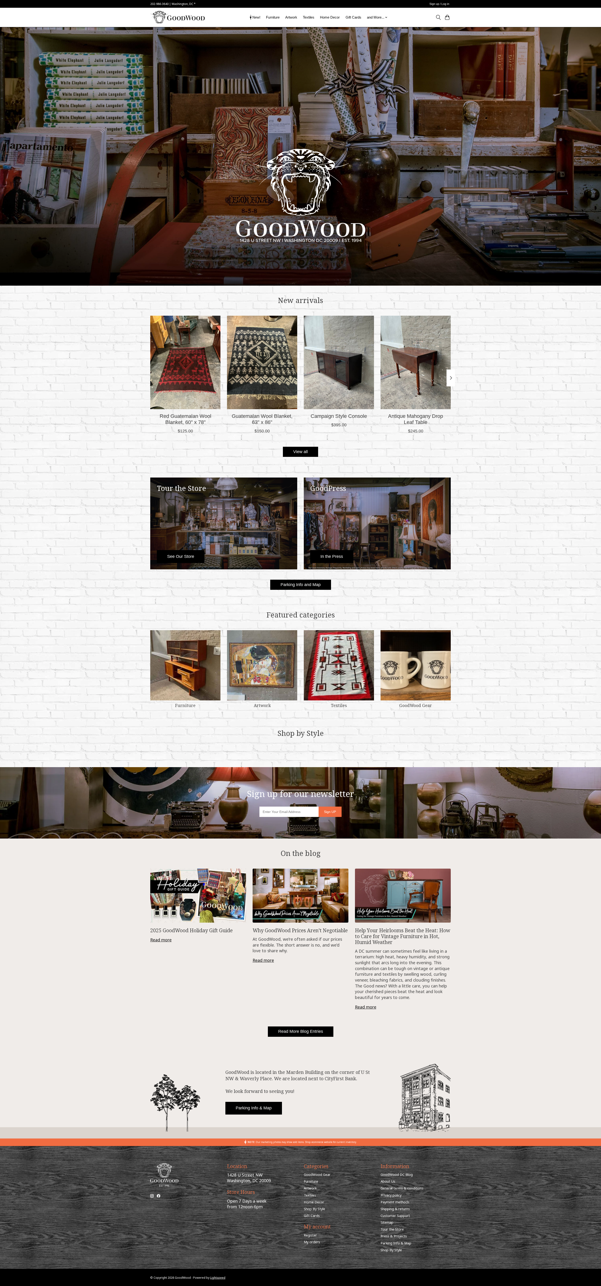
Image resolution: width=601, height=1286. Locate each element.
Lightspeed (217, 1278)
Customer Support (395, 1215)
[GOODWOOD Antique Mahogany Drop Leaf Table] (416, 362)
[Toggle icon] (438, 17)
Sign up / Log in (439, 4)
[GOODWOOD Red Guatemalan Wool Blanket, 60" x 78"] (185, 362)
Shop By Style (314, 1208)
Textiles (308, 17)
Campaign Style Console (339, 416)
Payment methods (395, 1202)
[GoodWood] (177, 17)
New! (256, 17)
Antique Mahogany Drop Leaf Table (415, 419)
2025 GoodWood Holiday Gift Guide (191, 930)
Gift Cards (353, 17)
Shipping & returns (395, 1208)
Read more (161, 940)
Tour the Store (392, 1229)
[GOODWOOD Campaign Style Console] (339, 362)
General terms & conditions (402, 1188)
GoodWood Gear (415, 705)
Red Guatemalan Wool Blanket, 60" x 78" (185, 419)
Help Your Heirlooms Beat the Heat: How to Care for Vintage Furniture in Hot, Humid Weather (402, 936)
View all (300, 451)
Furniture (273, 17)
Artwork (291, 17)
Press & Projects (394, 1236)
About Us (388, 1181)
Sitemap (387, 1222)
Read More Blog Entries (300, 1031)
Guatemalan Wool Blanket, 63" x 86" (262, 419)
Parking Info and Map (301, 584)
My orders (312, 1241)
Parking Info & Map (254, 1108)
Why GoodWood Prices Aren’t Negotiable (300, 930)
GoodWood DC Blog (397, 1174)
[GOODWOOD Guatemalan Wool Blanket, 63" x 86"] (262, 362)
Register (310, 1235)
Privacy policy (391, 1195)
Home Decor (330, 17)
